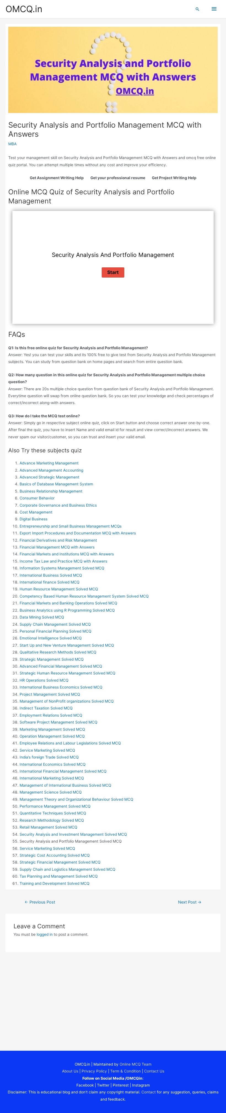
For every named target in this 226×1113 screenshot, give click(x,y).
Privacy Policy (94, 1071)
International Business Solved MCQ (51, 575)
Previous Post (40, 902)
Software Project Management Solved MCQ (58, 722)
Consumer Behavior (37, 498)
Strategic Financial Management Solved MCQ (60, 862)
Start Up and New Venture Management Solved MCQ (67, 645)
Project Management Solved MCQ (50, 694)
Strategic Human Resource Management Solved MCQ (67, 673)
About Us (70, 1071)
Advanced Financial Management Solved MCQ (61, 666)
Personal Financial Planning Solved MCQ (55, 631)
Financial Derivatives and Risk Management (58, 540)
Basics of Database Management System (56, 484)
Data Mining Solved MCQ (42, 617)
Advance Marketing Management (49, 463)
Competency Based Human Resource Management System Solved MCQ (84, 596)
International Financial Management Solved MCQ (63, 771)
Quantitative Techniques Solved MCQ (53, 813)
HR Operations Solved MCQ (44, 680)
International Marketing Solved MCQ (52, 778)
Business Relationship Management (51, 491)
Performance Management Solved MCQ (55, 806)
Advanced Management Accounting (51, 470)
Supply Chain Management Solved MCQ (55, 624)
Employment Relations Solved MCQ (51, 715)
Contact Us (154, 1071)
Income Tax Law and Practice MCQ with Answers (63, 561)
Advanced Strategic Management (49, 477)
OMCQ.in (24, 9)
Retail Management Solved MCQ (48, 827)
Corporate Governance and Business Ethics (58, 505)
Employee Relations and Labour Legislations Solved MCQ (70, 743)
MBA (12, 144)
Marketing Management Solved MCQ (52, 729)
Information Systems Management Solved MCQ (62, 568)
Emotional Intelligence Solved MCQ (51, 638)
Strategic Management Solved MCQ (52, 659)
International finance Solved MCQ (49, 582)
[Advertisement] (113, 997)
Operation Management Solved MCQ (52, 736)
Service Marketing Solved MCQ (47, 750)
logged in (45, 934)
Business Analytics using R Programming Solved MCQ (67, 610)
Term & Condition (125, 1071)
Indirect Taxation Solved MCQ (46, 708)
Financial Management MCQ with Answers (57, 547)
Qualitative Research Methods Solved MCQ (58, 652)
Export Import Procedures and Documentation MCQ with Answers (78, 533)
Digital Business (33, 519)
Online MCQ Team (136, 1064)
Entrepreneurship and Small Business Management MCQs (71, 526)
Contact (148, 1092)
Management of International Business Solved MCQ (65, 785)
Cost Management (36, 512)
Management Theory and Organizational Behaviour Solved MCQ (76, 799)
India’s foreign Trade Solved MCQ (49, 757)
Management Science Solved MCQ (51, 792)
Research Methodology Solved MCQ (52, 820)
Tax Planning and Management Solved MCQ (59, 876)
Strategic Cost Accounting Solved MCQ (55, 855)
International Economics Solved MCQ (52, 764)
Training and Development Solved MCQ (54, 883)
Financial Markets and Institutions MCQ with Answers (67, 554)
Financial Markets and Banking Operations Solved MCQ (68, 603)
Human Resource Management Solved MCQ (59, 589)
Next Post (189, 902)
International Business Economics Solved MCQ (61, 687)
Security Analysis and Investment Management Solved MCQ (73, 834)
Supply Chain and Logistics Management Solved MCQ (67, 869)
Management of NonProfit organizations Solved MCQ (67, 701)
